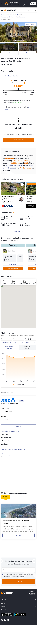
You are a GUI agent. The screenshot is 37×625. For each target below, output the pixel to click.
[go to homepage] (10, 9)
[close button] (1, 3)
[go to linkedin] (8, 620)
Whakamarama (21, 17)
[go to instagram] (2, 620)
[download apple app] (7, 615)
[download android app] (20, 615)
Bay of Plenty (17, 14)
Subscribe (18, 581)
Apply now (5, 454)
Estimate (8, 14)
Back (2, 14)
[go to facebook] (5, 620)
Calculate (18, 426)
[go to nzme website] (32, 593)
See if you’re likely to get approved (12, 449)
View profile (13, 264)
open (33, 3)
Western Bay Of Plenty (8, 17)
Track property (30, 24)
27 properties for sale (14, 165)
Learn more (18, 535)
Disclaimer (4, 457)
